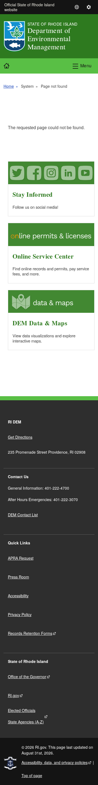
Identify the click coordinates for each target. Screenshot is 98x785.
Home (9, 86)
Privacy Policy (20, 614)
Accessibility (18, 595)
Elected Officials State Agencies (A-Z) (26, 716)
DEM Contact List (23, 514)
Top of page (32, 775)
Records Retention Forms (30, 633)
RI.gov (13, 695)
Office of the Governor (27, 676)
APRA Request (20, 558)
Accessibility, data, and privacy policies (55, 762)
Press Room (18, 577)
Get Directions (20, 437)
